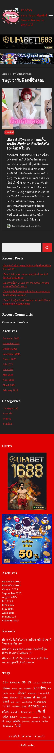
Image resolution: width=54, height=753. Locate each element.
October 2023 (10, 348)
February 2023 (10, 390)
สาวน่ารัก (8, 413)
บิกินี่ (44, 697)
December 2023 (11, 338)
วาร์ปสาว (16, 706)
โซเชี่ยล (45, 721)
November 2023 (11, 343)
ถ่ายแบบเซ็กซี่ (43, 693)
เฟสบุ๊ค (16, 721)
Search (47, 247)
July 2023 (8, 364)
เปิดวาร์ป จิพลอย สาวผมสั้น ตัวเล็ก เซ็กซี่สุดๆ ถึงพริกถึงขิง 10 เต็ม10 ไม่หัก (28, 144)
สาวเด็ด (15, 712)
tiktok (6, 688)
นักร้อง (5, 698)
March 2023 (9, 385)
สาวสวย (7, 418)
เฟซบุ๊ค (8, 721)
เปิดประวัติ (36, 717)
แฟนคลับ (36, 721)
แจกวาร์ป (26, 721)
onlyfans (46, 682)
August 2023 (9, 359)
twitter (14, 689)
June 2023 (8, 369)
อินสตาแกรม (27, 712)
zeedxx (26, 9)
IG (29, 682)
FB (24, 682)
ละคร (18, 702)
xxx (20, 688)
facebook (15, 682)
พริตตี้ (6, 701)
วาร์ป (6, 706)
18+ (5, 682)
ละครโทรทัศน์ (27, 702)
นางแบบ (25, 697)
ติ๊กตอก (22, 693)
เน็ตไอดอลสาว (25, 717)
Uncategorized (10, 408)
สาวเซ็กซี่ (9, 132)
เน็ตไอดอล (10, 717)
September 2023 (11, 353)
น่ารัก (36, 697)
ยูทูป (12, 702)
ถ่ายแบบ (32, 693)
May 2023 (8, 374)
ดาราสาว (13, 693)
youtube (27, 688)
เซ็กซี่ (40, 711)
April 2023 (8, 379)
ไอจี (18, 725)
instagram (36, 683)
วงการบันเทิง (40, 701)
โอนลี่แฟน (8, 726)
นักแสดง (14, 697)
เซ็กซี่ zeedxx (27, 745)
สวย (24, 706)
